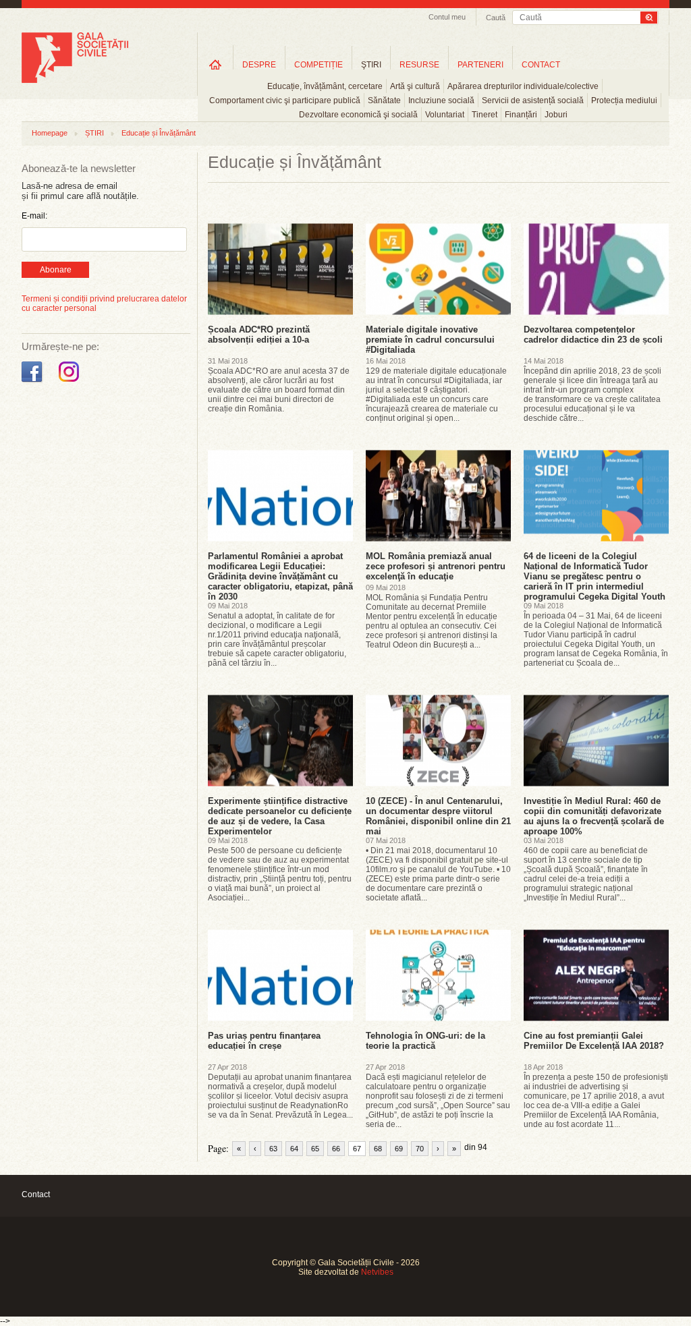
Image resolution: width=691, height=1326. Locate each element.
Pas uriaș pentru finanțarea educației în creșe (264, 1041)
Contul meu (447, 17)
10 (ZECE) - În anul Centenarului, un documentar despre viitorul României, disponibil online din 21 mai (438, 816)
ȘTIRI (94, 133)
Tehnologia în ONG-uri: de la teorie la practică (425, 1041)
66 (336, 1149)
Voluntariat (444, 114)
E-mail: (34, 216)
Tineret (484, 114)
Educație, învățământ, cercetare (325, 86)
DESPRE (259, 64)
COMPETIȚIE (318, 64)
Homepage (49, 133)
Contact (36, 1194)
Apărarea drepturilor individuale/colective (523, 86)
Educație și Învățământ (158, 133)
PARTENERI (480, 64)
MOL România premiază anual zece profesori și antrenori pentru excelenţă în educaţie (435, 566)
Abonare (56, 270)
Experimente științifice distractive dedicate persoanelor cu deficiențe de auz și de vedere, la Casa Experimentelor (280, 816)
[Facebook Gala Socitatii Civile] (33, 382)
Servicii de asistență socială (533, 100)
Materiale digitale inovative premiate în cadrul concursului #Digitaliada (430, 339)
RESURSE (419, 64)
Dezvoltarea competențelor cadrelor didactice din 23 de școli (593, 334)
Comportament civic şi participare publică (284, 100)
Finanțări (521, 114)
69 (399, 1149)
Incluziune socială (441, 100)
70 (420, 1149)
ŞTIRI (371, 64)
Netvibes (377, 1272)
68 (378, 1149)
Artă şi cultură (415, 86)
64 (294, 1149)
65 (315, 1149)
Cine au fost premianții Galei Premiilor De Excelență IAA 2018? (594, 1041)
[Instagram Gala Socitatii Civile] (70, 382)
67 (357, 1149)
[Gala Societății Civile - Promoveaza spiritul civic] (75, 80)
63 (273, 1149)
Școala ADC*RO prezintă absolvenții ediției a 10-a (259, 334)
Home (215, 64)
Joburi (556, 114)
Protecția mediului (624, 100)
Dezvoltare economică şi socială (358, 114)
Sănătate (384, 100)
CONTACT (541, 64)
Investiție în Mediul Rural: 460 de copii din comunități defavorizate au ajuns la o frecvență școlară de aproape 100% (594, 816)
